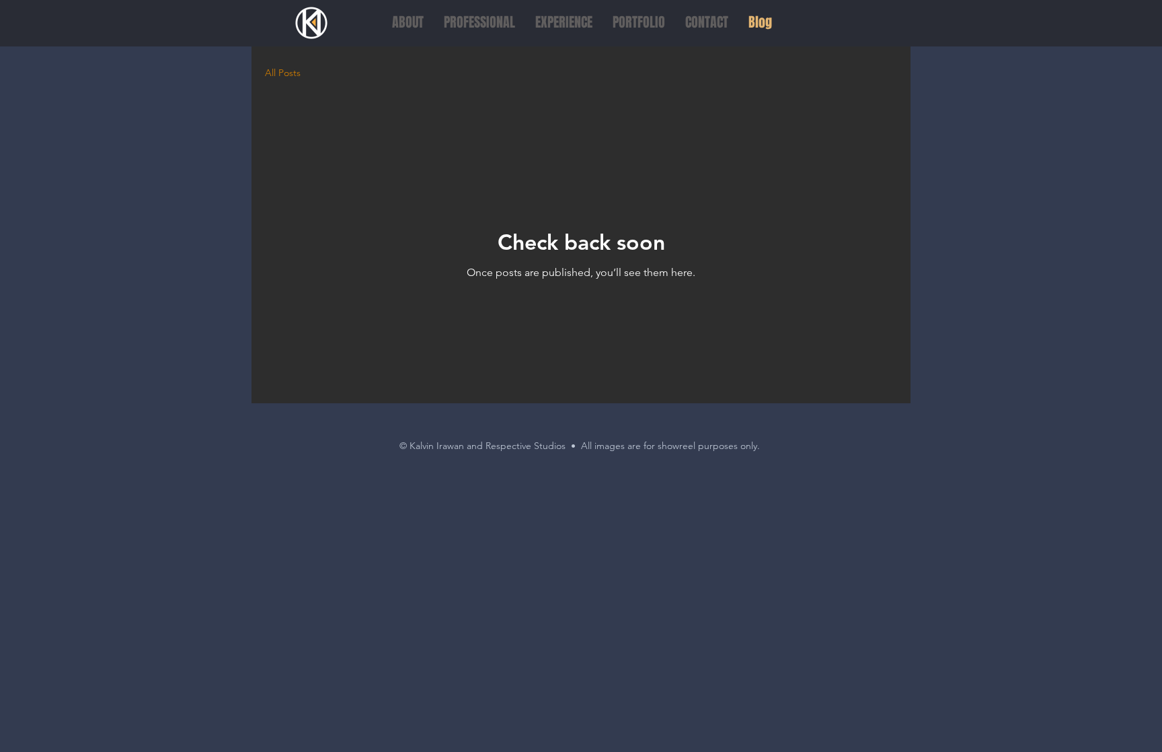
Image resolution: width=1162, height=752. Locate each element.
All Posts (283, 73)
